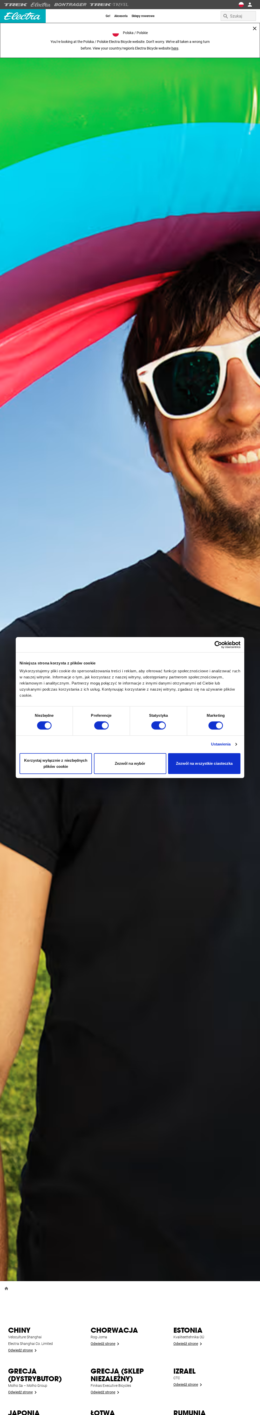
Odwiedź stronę (20, 1350)
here (174, 48)
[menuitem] (108, 16)
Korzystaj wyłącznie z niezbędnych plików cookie (55, 763)
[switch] (101, 726)
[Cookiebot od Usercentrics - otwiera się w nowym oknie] (218, 644)
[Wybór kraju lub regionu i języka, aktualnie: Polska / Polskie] (241, 4)
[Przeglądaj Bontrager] (70, 4)
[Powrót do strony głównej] (6, 1288)
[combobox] (238, 16)
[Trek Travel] (109, 4)
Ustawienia (221, 744)
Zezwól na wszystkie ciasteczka (204, 763)
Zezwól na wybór (130, 763)
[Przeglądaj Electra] (41, 5)
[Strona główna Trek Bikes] (16, 4)
